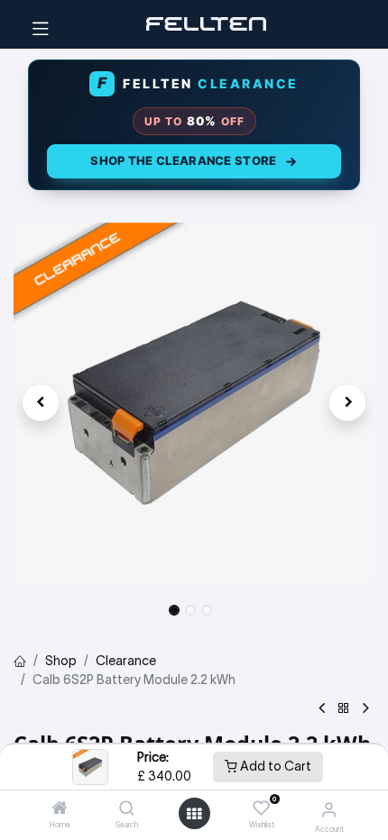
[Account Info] (328, 809)
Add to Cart (274, 766)
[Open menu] (194, 814)
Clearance (126, 660)
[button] (41, 403)
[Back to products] (344, 708)
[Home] (59, 809)
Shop (61, 660)
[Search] (126, 809)
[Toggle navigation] (40, 24)
